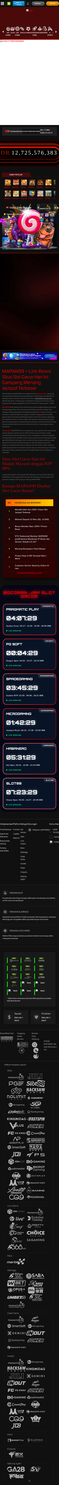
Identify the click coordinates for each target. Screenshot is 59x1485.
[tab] (44, 207)
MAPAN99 (5, 407)
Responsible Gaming (5, 842)
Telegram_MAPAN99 (41, 830)
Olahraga (28, 33)
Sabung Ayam (23, 877)
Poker (45, 33)
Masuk (38, 4)
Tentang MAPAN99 (4, 849)
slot (41, 412)
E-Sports (50, 34)
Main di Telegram (19, 3)
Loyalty (16, 834)
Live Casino (17, 34)
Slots (13, 33)
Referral (16, 838)
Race (22, 33)
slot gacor (8, 431)
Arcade (40, 33)
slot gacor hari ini (41, 394)
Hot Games (8, 34)
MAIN (8, 182)
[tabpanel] (29, 762)
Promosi (16, 829)
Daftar (52, 4)
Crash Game (34, 34)
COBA (41, 212)
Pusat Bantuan (5, 829)
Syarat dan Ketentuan (4, 835)
